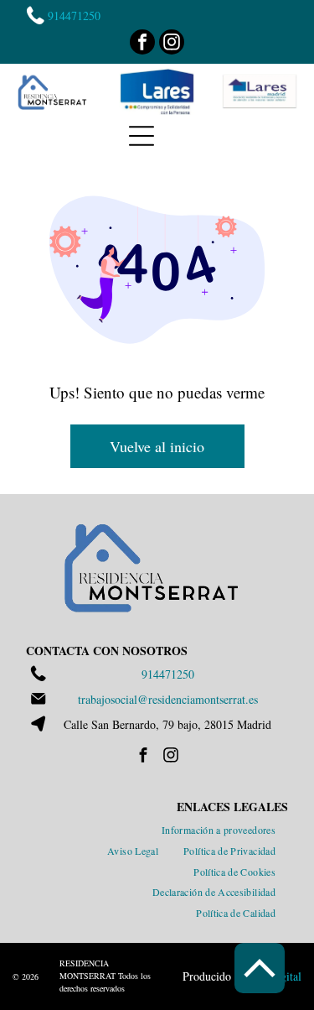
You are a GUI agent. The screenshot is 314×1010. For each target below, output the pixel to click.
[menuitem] (218, 830)
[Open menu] (141, 135)
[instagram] (171, 44)
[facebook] (142, 44)
